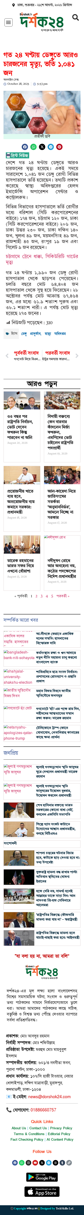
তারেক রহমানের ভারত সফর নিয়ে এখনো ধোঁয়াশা (20, 566)
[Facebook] (15, 1163)
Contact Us (38, 1128)
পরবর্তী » (63, 596)
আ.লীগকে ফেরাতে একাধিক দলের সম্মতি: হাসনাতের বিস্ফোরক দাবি (55, 638)
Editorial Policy (59, 1134)
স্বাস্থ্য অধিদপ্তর (55, 333)
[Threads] (55, 1163)
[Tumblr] (62, 1163)
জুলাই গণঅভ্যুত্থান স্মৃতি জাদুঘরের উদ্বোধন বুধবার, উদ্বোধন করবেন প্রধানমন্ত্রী (53, 791)
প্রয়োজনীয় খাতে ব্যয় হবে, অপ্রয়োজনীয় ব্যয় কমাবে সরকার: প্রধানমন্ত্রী (21, 501)
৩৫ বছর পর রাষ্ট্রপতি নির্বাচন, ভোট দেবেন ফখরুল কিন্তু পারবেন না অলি (20, 427)
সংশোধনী (10, 843)
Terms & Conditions (29, 1134)
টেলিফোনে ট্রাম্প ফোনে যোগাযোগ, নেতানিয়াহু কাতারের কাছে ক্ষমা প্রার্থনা (57, 732)
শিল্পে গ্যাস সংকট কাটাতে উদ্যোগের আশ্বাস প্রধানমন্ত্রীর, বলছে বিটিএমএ (55, 829)
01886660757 (43, 1110)
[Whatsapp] (21, 1163)
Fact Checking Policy (26, 1139)
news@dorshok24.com (49, 1097)
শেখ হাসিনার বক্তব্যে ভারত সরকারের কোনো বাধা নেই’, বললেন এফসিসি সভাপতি (54, 810)
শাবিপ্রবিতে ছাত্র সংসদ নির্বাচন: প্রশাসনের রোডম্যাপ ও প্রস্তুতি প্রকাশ (57, 676)
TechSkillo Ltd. (65, 1208)
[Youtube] (35, 1163)
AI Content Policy (60, 1139)
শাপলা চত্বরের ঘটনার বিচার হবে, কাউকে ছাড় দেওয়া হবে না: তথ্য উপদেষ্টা (58, 858)
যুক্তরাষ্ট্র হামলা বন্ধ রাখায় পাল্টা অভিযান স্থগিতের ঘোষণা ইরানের (56, 877)
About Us (19, 1128)
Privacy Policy (61, 1128)
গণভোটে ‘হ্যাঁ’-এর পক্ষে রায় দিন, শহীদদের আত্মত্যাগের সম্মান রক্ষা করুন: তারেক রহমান (58, 713)
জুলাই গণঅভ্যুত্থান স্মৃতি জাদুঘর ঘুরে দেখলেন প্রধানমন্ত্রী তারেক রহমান (57, 772)
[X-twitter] (42, 1163)
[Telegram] (49, 1163)
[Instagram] (28, 1163)
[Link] (69, 1163)
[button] (8, 22)
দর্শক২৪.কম (32, 1208)
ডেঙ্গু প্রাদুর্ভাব (31, 333)
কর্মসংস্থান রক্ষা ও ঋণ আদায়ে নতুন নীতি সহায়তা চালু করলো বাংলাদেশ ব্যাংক (56, 657)
